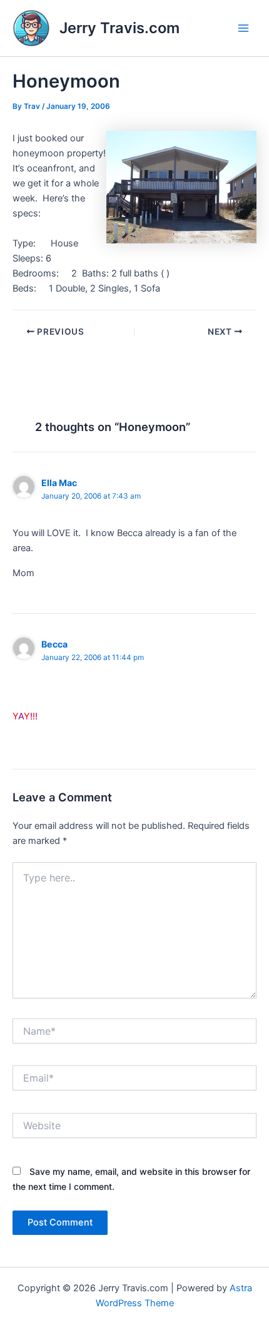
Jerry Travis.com (119, 28)
